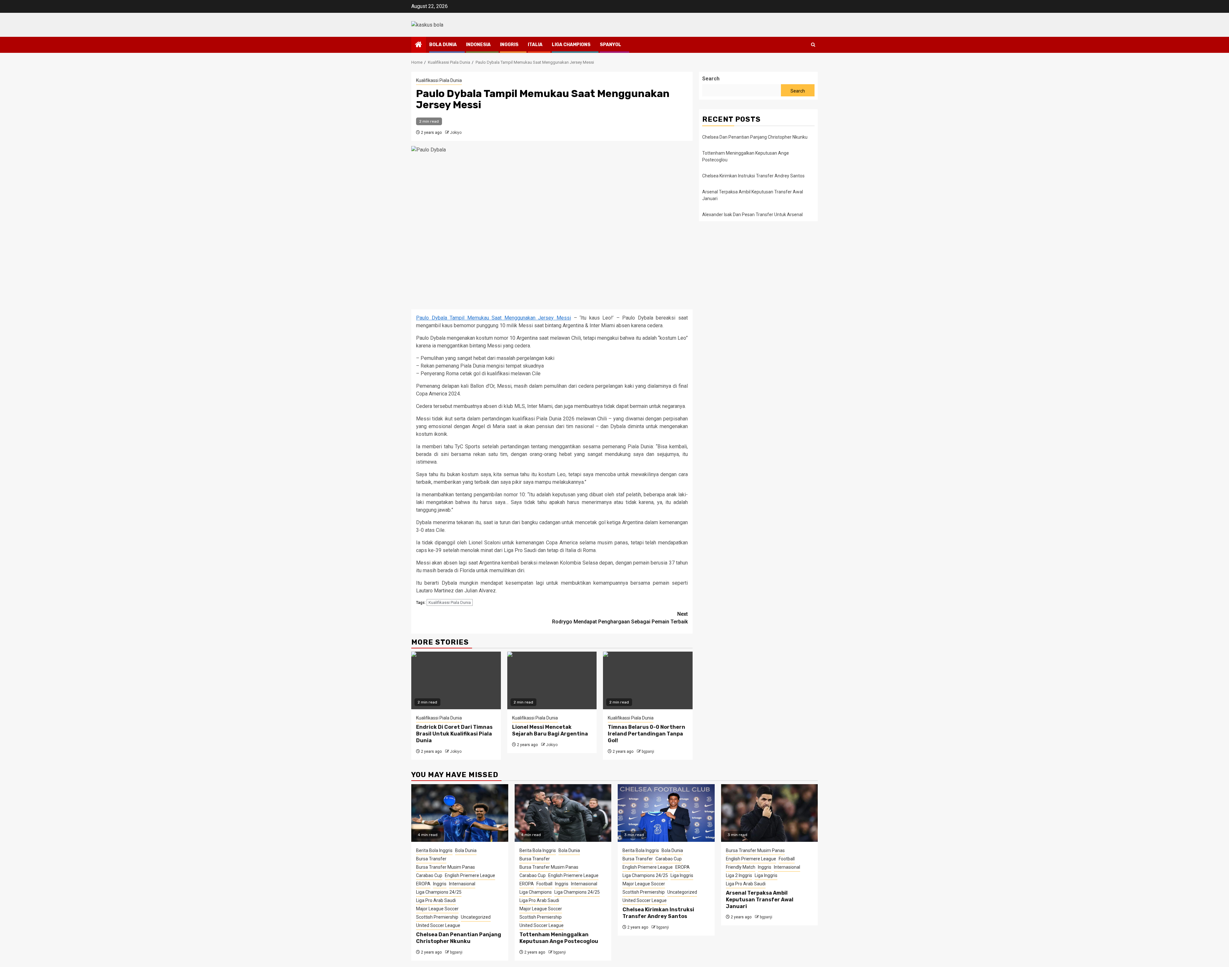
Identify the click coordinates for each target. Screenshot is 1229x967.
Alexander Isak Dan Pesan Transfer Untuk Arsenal (752, 214)
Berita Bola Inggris (434, 850)
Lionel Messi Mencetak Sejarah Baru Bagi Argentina (550, 730)
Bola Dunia (443, 44)
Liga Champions (571, 44)
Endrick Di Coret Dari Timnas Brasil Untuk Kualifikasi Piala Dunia (454, 734)
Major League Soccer (437, 908)
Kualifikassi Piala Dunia (439, 80)
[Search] (813, 44)
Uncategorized (476, 917)
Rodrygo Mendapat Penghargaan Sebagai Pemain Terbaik (620, 618)
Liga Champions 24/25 (439, 892)
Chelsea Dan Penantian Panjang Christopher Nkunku (754, 137)
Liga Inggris (682, 875)
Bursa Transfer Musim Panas (445, 867)
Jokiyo (456, 132)
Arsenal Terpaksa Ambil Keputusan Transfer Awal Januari (759, 899)
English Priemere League (470, 875)
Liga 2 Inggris (739, 875)
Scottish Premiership (437, 917)
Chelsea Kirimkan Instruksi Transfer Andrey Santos (754, 175)
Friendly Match (740, 867)
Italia (535, 44)
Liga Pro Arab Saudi (436, 900)
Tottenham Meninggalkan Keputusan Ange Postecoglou (558, 937)
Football (544, 883)
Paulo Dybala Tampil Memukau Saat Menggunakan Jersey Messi (493, 318)
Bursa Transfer (431, 858)
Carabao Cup (429, 875)
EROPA (423, 883)
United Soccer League (438, 925)
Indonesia (478, 44)
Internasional (462, 883)
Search (710, 79)
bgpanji (648, 751)
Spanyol (610, 44)
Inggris (509, 44)
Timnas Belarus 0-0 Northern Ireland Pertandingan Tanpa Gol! (646, 734)
